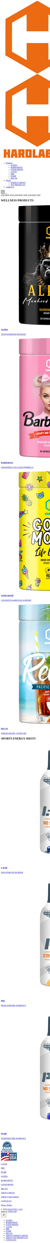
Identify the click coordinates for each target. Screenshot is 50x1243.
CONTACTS (6, 1201)
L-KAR (14, 172)
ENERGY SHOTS (18, 183)
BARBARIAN (16, 167)
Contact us (10, 187)
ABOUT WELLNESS (10, 1197)
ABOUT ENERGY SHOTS (17, 1236)
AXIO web (12, 1211)
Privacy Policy (6, 1205)
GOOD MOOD (17, 170)
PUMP (13, 176)
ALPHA (14, 165)
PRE (12, 174)
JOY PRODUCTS (18, 185)
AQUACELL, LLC (15, 1209)
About (8, 180)
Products (9, 163)
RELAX (14, 178)
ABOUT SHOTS (8, 1193)
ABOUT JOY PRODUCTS (17, 1238)
